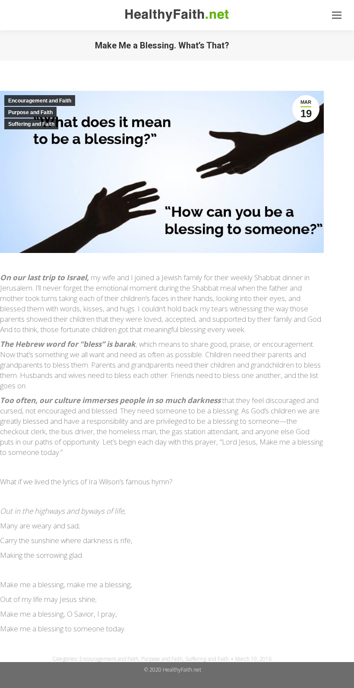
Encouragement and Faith (39, 101)
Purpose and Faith (30, 112)
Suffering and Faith (31, 124)
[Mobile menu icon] (336, 15)
